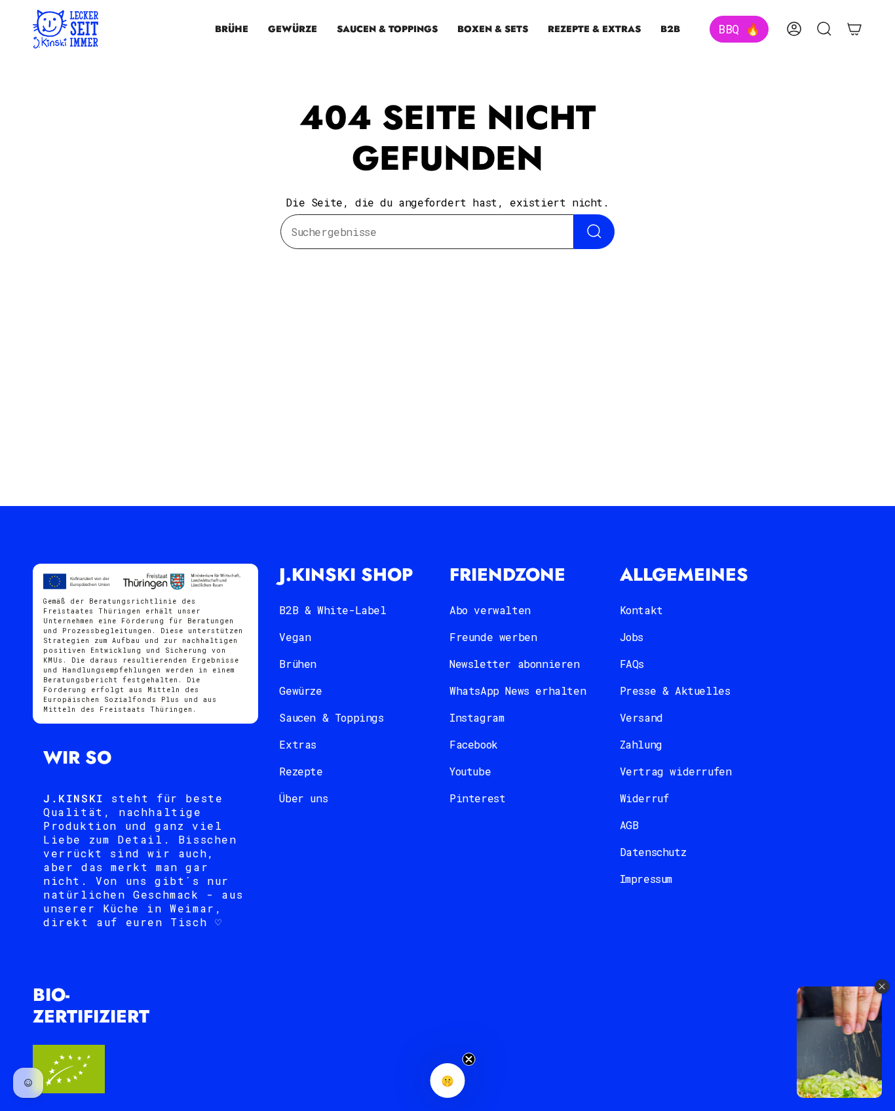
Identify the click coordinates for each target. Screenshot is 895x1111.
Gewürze (300, 690)
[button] (231, 29)
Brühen (297, 664)
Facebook (473, 744)
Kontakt (641, 610)
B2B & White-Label (332, 610)
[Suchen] (594, 231)
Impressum (646, 879)
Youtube (470, 771)
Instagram (476, 717)
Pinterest (477, 798)
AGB (629, 825)
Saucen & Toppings (331, 717)
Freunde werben (493, 637)
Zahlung (641, 744)
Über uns (303, 798)
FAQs (632, 664)
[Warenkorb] (854, 29)
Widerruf (644, 798)
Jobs (631, 637)
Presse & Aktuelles (675, 690)
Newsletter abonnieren (514, 664)
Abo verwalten (490, 610)
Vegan (295, 637)
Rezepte (300, 771)
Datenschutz (653, 852)
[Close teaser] (469, 1059)
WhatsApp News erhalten (517, 690)
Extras (297, 744)
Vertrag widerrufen (676, 771)
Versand (641, 717)
